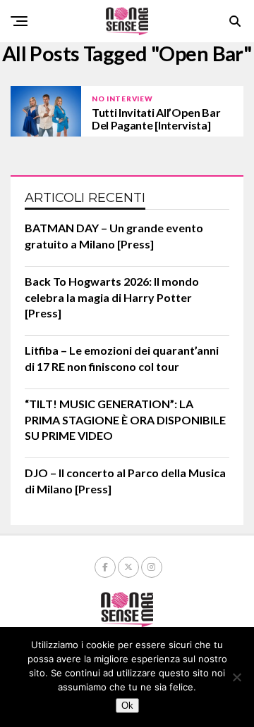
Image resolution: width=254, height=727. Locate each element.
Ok (127, 705)
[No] (236, 677)
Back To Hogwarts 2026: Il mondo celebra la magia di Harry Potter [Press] (112, 297)
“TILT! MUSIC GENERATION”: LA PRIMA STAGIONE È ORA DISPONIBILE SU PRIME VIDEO (125, 419)
